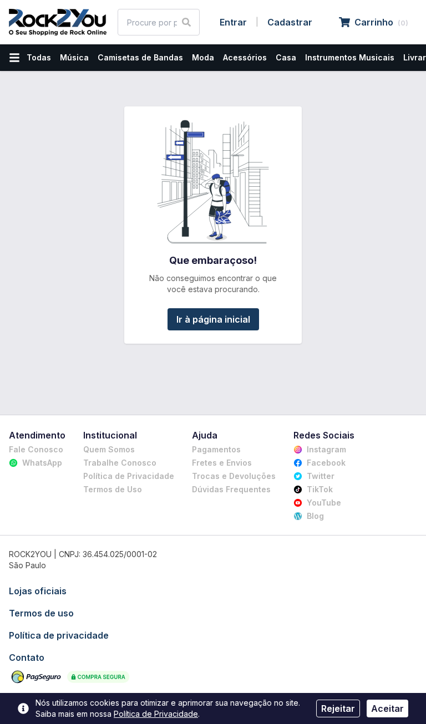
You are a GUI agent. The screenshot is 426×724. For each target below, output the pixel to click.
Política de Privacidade (156, 713)
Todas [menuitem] (39, 57)
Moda (203, 57)
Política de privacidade (59, 635)
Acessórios (245, 57)
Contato (26, 657)
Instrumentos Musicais (349, 57)
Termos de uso (41, 613)
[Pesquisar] (186, 22)
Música (74, 57)
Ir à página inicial (213, 319)
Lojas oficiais (38, 590)
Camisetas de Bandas (140, 57)
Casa (286, 57)
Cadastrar (289, 22)
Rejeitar (338, 708)
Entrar (233, 22)
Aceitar (387, 708)
